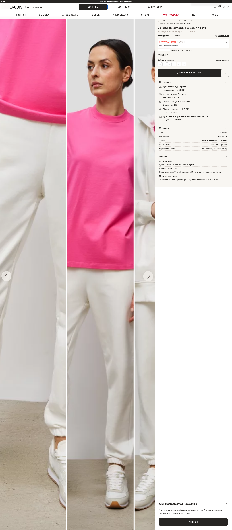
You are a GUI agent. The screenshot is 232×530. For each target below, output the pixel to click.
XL (179, 64)
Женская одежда (169, 21)
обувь (96, 15)
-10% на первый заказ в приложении (116, 2)
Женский (223, 132)
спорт (145, 15)
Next (157, 276)
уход (215, 15)
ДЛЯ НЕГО (124, 7)
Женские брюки (190, 21)
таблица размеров (222, 60)
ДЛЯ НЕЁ (93, 7)
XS (160, 64)
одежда (44, 15)
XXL (184, 64)
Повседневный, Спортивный (214, 140)
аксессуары (70, 15)
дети (195, 15)
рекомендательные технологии (175, 513)
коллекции (120, 15)
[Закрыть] (226, 503)
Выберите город (30, 7)
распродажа (170, 15)
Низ (180, 21)
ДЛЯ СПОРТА (155, 7)
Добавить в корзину (189, 72)
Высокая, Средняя (219, 144)
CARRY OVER (221, 136)
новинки (20, 15)
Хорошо (193, 521)
